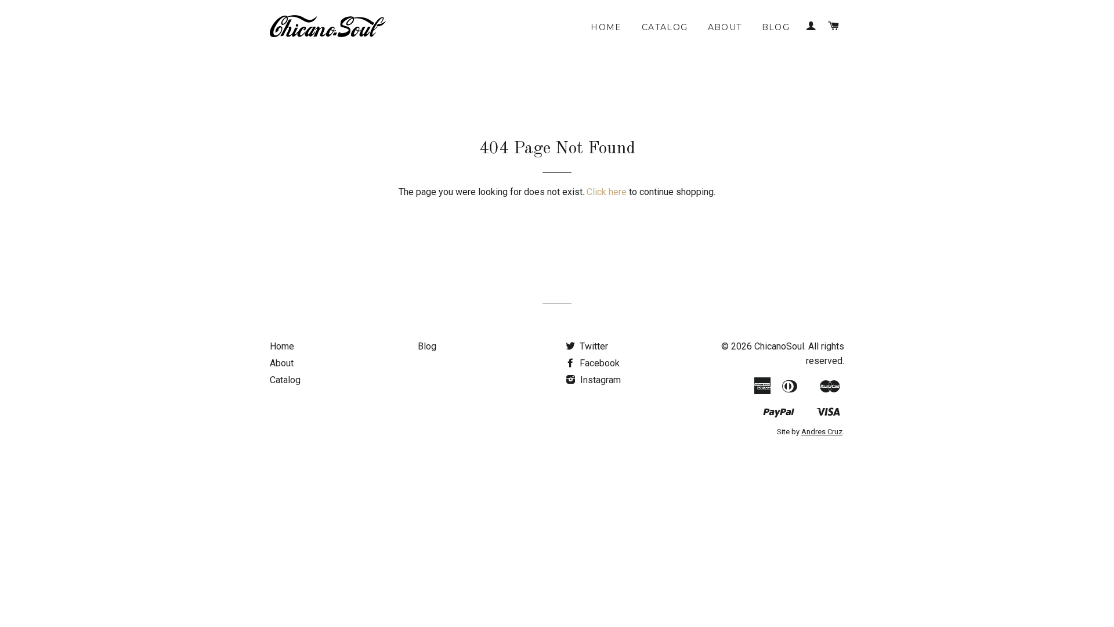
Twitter (592, 346)
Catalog (665, 27)
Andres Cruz (821, 431)
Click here (607, 191)
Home (606, 27)
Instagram (599, 379)
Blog (776, 27)
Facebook (598, 363)
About (725, 27)
